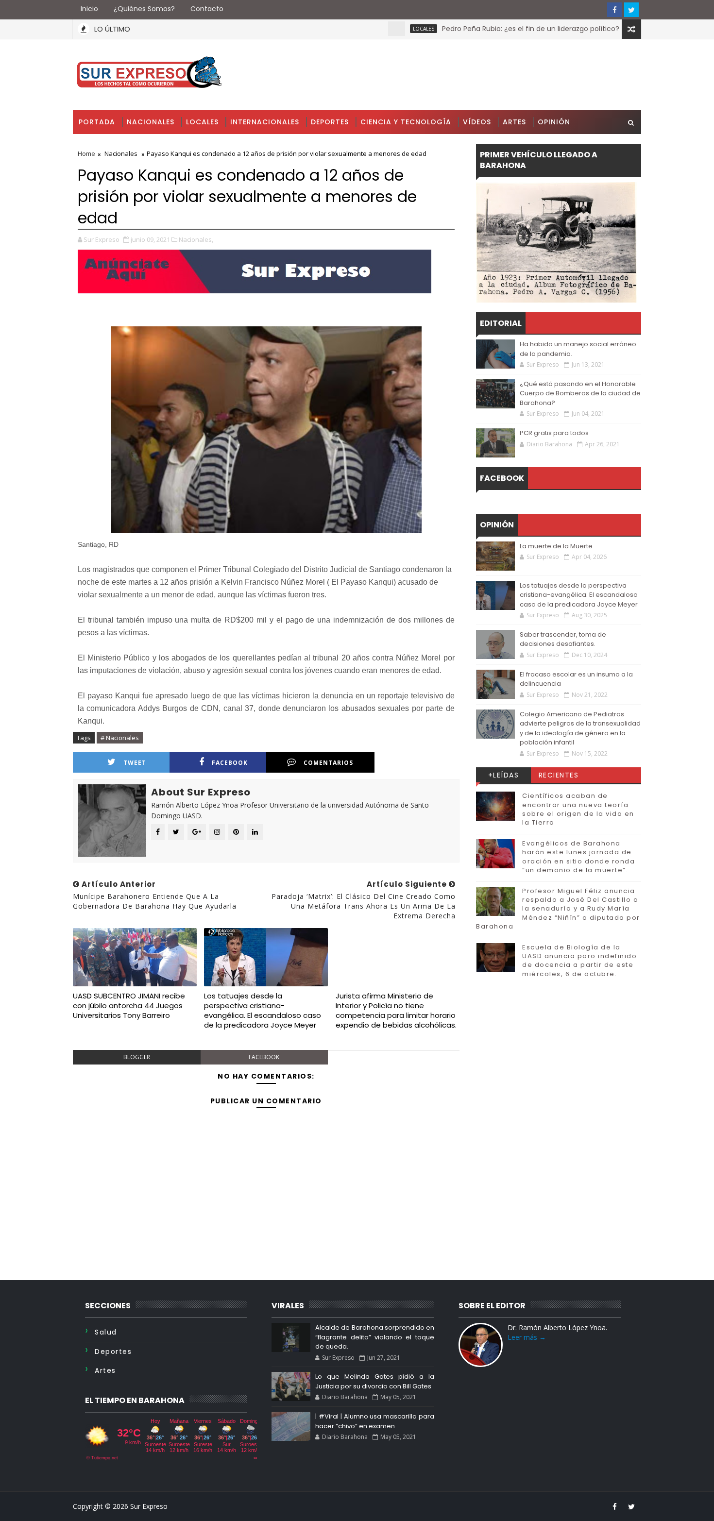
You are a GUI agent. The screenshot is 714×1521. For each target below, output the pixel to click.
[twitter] (631, 9)
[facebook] (614, 9)
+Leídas (503, 775)
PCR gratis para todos (554, 433)
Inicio (89, 9)
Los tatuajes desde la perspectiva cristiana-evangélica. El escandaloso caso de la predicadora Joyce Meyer (262, 1011)
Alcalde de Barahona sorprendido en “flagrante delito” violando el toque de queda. (374, 1337)
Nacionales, (196, 239)
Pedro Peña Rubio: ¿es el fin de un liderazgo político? (493, 29)
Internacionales (264, 122)
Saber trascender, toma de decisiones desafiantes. (563, 639)
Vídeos (477, 122)
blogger (136, 1057)
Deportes (330, 122)
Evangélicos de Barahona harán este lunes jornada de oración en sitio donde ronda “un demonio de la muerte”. (578, 857)
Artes (514, 122)
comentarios (328, 763)
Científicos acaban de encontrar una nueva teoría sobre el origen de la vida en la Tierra (578, 809)
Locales (386, 28)
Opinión (554, 122)
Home (86, 153)
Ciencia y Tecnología (405, 122)
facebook (230, 763)
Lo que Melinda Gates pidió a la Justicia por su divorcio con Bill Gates (374, 1381)
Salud (106, 1332)
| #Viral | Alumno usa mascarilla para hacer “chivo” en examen (374, 1421)
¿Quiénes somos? (144, 9)
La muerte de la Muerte (556, 546)
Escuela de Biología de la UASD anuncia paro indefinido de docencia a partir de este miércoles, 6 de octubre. (579, 961)
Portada (97, 122)
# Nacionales (120, 737)
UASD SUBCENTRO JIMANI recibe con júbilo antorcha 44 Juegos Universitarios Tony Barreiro (129, 1006)
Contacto (206, 9)
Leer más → (527, 1337)
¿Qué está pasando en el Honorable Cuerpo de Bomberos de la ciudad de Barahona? (580, 393)
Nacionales (150, 122)
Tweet (134, 763)
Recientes (559, 775)
